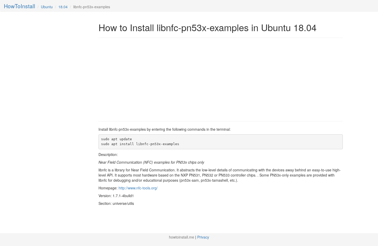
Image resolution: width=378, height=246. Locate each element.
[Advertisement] (141, 79)
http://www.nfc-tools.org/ (138, 187)
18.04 (63, 6)
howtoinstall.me (181, 237)
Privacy (203, 237)
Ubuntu (47, 6)
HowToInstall (19, 6)
